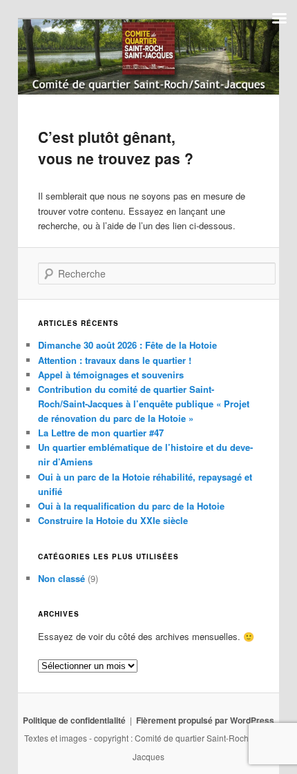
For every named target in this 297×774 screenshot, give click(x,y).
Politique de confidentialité (74, 720)
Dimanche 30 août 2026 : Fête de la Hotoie (127, 344)
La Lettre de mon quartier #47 (101, 432)
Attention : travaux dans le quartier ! (114, 360)
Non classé (61, 578)
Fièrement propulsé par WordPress (205, 720)
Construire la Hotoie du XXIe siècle (113, 520)
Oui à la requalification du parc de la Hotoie (131, 505)
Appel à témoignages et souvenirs (111, 374)
